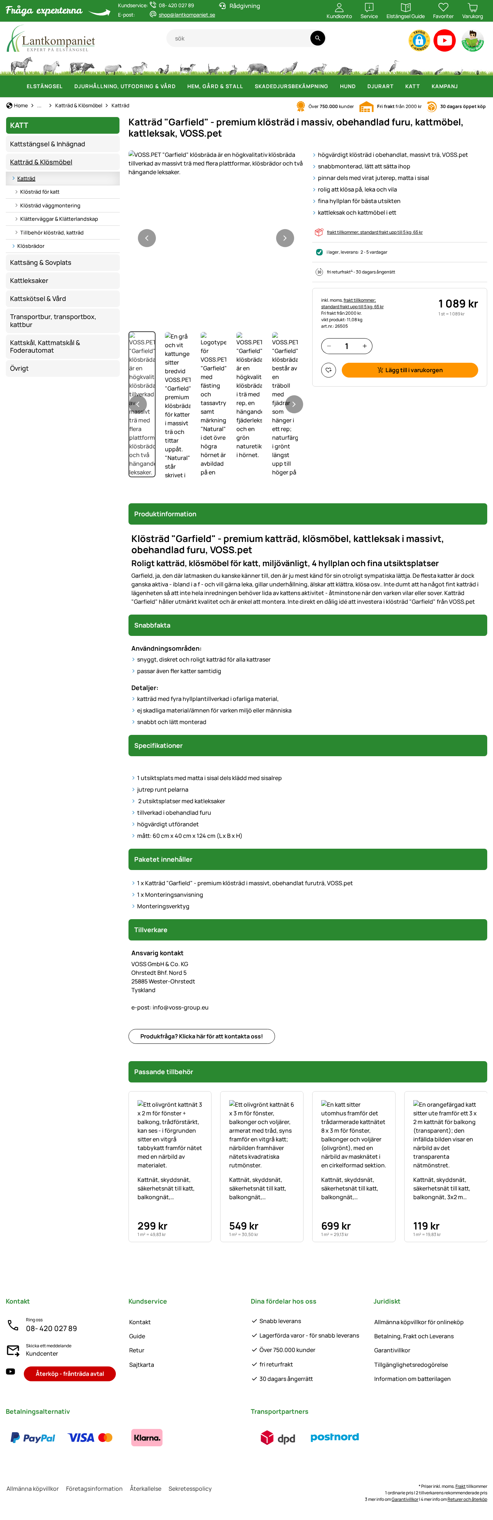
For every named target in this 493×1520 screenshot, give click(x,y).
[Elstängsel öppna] (67, 86)
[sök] (317, 38)
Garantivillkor (392, 1350)
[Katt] (212, 65)
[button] (419, 40)
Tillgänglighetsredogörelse (411, 1365)
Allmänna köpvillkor (32, 1489)
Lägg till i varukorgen (414, 370)
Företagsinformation (94, 1489)
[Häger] (394, 65)
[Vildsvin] (258, 65)
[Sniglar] (459, 65)
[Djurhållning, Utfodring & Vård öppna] (180, 86)
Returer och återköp (467, 1499)
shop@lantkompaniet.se (187, 14)
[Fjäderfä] (163, 65)
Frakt (460, 1486)
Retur (136, 1350)
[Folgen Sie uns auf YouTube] (10, 1373)
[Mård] (370, 65)
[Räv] (317, 65)
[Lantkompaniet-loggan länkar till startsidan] (86, 38)
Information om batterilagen (412, 1379)
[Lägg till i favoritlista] (328, 370)
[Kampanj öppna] (462, 86)
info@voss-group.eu (170, 1007)
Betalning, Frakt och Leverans (414, 1336)
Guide (137, 1336)
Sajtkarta (141, 1365)
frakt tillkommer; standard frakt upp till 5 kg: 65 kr (375, 232)
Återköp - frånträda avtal (70, 1374)
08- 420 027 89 (51, 1328)
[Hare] (233, 65)
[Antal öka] (364, 346)
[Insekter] (478, 65)
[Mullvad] (416, 65)
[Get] (139, 65)
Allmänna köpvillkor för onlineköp (419, 1322)
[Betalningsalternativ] (90, 1437)
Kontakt (140, 1322)
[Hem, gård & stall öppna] (247, 86)
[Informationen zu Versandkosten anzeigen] (306, 1437)
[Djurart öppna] (398, 86)
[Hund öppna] (360, 86)
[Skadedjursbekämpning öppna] (332, 86)
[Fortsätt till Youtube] (444, 42)
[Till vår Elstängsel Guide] (473, 42)
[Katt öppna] (424, 86)
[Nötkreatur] (82, 65)
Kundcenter (42, 1353)
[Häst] (21, 65)
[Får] (113, 65)
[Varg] (288, 65)
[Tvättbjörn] (345, 65)
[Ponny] (51, 65)
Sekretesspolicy (190, 1489)
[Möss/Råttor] (438, 65)
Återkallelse (145, 1489)
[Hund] (187, 65)
